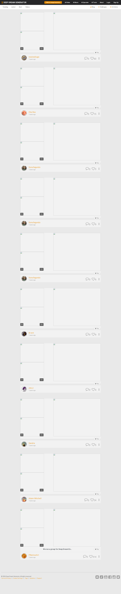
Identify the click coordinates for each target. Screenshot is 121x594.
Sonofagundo (34, 167)
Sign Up (116, 2)
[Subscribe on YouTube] (105, 577)
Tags (26, 578)
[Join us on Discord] (97, 577)
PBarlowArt (34, 555)
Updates (32, 578)
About (102, 2)
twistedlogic (34, 57)
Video (67, 2)
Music (75, 2)
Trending (5, 7)
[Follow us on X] (118, 577)
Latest (13, 7)
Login (108, 2)
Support (39, 578)
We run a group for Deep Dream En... (57, 549)
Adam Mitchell (35, 498)
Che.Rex (32, 112)
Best (20, 7)
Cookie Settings (18, 578)
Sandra (32, 443)
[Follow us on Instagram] (114, 577)
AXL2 (31, 388)
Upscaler (85, 2)
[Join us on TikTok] (101, 577)
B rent (31, 333)
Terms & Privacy (6, 578)
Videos (27, 7)
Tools (94, 2)
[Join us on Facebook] (110, 577)
